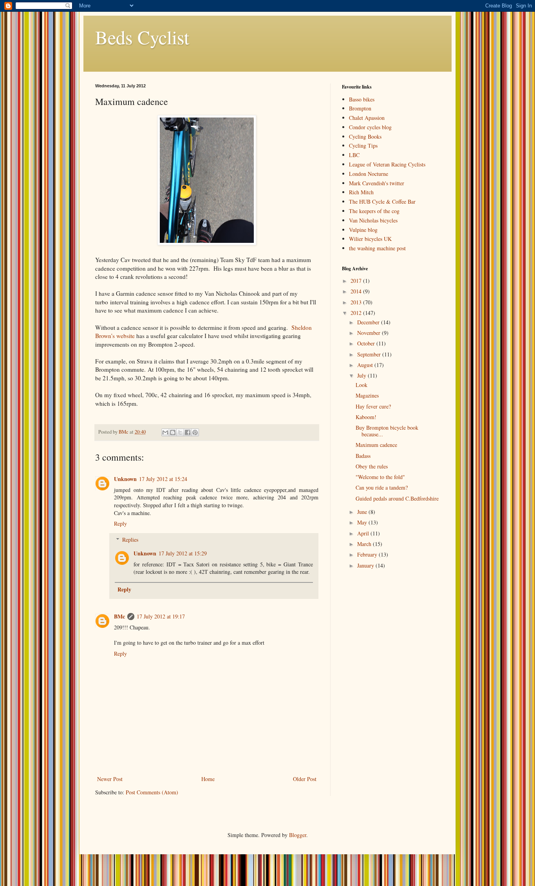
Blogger (297, 835)
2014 (357, 291)
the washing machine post (377, 248)
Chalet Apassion (367, 117)
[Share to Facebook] (188, 432)
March (365, 544)
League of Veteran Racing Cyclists (387, 164)
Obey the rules (372, 466)
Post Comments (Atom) (152, 792)
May (363, 522)
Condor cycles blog (370, 127)
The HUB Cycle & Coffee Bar (382, 201)
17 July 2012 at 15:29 (183, 553)
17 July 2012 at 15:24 (163, 479)
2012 (357, 312)
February (368, 554)
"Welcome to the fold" (380, 477)
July (362, 375)
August (365, 365)
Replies (130, 539)
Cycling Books (365, 136)
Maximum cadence (376, 444)
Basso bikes (361, 99)
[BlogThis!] (173, 432)
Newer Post (110, 779)
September (369, 354)
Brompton (360, 108)
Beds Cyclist (142, 36)
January (366, 565)
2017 (357, 280)
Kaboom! (366, 417)
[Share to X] (180, 432)
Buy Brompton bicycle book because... (387, 431)
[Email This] (165, 432)
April (364, 533)
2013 (357, 302)
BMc (119, 616)
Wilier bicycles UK (370, 238)
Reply (120, 523)
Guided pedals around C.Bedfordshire (397, 498)
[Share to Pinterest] (195, 432)
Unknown (125, 479)
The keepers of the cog (374, 211)
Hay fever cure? (373, 406)
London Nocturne (368, 173)
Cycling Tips (363, 145)
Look (361, 385)
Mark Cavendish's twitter (376, 183)
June (363, 511)
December (369, 322)
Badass (363, 455)
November (369, 332)
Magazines (367, 395)
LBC (354, 155)
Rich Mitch (361, 192)
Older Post (304, 779)
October (366, 343)
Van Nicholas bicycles (373, 220)
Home (208, 779)
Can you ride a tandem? (382, 487)
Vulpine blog (363, 229)
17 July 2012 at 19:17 (161, 616)
